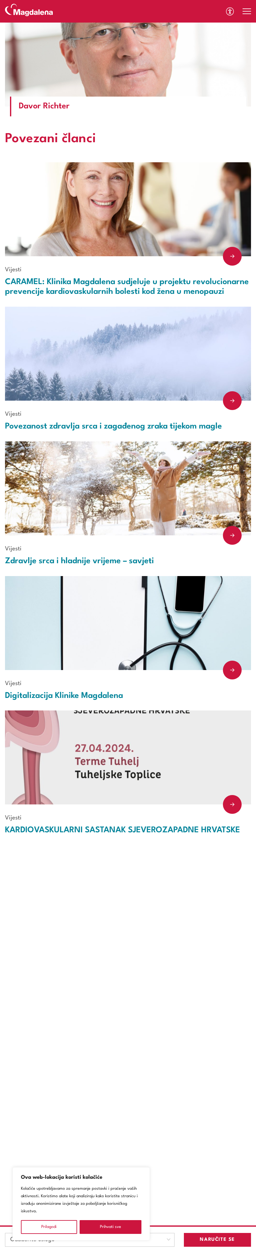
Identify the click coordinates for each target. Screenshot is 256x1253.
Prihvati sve (110, 1227)
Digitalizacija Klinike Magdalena (64, 696)
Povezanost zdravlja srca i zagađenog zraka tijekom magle (113, 426)
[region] (81, 1203)
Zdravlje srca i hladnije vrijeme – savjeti (79, 561)
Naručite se (217, 1239)
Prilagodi (49, 1227)
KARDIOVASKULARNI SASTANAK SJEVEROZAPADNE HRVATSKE (122, 830)
